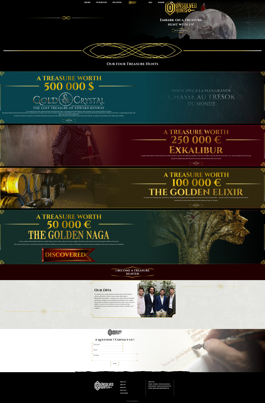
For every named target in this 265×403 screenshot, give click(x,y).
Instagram (155, 384)
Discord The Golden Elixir (163, 386)
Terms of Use (122, 384)
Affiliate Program (124, 393)
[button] (179, 2)
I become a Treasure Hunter (132, 272)
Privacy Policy (123, 390)
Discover (69, 120)
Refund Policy (123, 387)
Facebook (150, 384)
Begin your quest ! (181, 30)
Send (114, 363)
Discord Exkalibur (152, 386)
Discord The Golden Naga (164, 384)
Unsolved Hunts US (134, 401)
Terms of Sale (123, 382)
